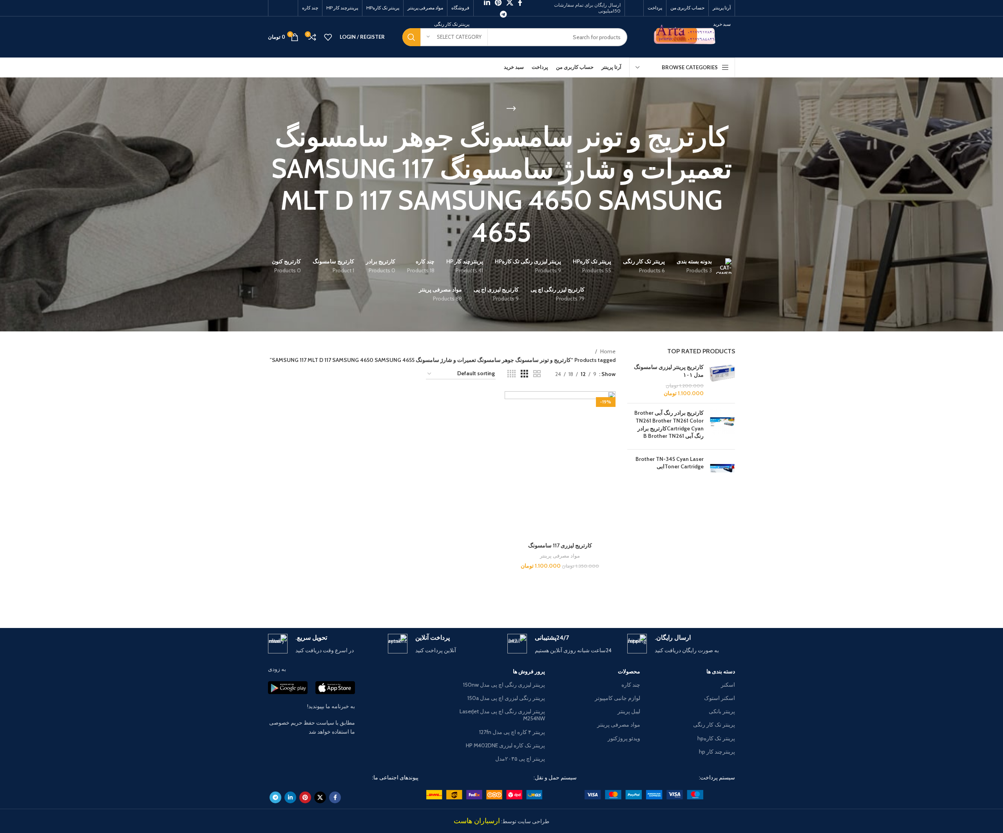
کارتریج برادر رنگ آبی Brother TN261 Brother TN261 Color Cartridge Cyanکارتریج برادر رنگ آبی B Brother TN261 (669, 424)
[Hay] (368, 600)
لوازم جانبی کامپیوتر (617, 698)
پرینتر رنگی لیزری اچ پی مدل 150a (506, 698)
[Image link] (644, 794)
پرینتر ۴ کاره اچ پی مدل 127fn (512, 732)
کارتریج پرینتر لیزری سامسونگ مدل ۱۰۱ (669, 370)
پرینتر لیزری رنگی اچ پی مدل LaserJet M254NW (502, 715)
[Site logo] (687, 36)
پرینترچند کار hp (717, 751)
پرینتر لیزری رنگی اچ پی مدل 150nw (504, 684)
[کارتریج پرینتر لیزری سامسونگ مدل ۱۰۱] (722, 380)
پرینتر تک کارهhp (716, 738)
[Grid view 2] (537, 374)
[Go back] (511, 109)
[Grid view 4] (511, 374)
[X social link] (320, 797)
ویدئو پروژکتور (624, 738)
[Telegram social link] (503, 14)
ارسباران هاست (477, 821)
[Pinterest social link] (305, 797)
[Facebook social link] (335, 797)
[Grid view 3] (524, 374)
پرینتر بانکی (722, 711)
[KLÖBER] (501, 600)
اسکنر (728, 684)
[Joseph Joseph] (435, 600)
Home (607, 351)
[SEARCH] (411, 37)
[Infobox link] (681, 644)
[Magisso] (634, 600)
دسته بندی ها (720, 671)
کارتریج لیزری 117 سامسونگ (560, 545)
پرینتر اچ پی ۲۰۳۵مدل (520, 758)
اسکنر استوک (719, 698)
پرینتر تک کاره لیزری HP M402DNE (505, 745)
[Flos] (301, 600)
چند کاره (630, 684)
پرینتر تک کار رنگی (714, 724)
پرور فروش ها (529, 671)
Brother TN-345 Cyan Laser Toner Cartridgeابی (669, 462)
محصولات (629, 671)
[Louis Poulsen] (568, 600)
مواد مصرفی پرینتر (560, 555)
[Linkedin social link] (290, 797)
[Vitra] (701, 600)
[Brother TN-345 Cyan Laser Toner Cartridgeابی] (722, 468)
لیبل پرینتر (628, 711)
